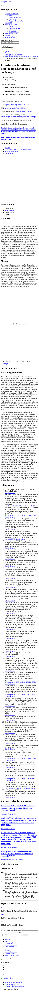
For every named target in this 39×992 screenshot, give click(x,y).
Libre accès (12, 30)
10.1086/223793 (10, 539)
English (7, 35)
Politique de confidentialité (13, 982)
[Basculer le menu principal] (1, 5)
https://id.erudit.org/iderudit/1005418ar (17, 105)
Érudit (11, 26)
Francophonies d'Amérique (13, 55)
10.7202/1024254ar (30, 758)
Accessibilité (9, 943)
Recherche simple (6, 40)
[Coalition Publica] (7, 978)
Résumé (7, 148)
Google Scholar (10, 493)
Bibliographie (9, 153)
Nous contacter (9, 947)
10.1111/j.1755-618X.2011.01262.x (16, 506)
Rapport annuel (13, 32)
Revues (11, 15)
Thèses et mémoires (15, 17)
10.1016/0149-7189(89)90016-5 (15, 788)
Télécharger (4, 364)
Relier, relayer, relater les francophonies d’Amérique (21, 56)
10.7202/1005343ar (30, 515)
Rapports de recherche (16, 21)
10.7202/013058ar (29, 695)
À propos (14, 24)
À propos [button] (8, 24)
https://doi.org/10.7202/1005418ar (15, 108)
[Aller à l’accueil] (6, 1)
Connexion (8, 23)
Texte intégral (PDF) (11, 149)
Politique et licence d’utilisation (14, 986)
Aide (6, 941)
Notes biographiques (11, 151)
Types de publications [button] (11, 14)
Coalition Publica (14, 28)
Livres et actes (13, 19)
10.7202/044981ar (29, 779)
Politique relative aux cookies (14, 984)
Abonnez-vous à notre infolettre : (12, 933)
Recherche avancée (11, 33)
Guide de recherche (11, 945)
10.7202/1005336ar (30, 682)
